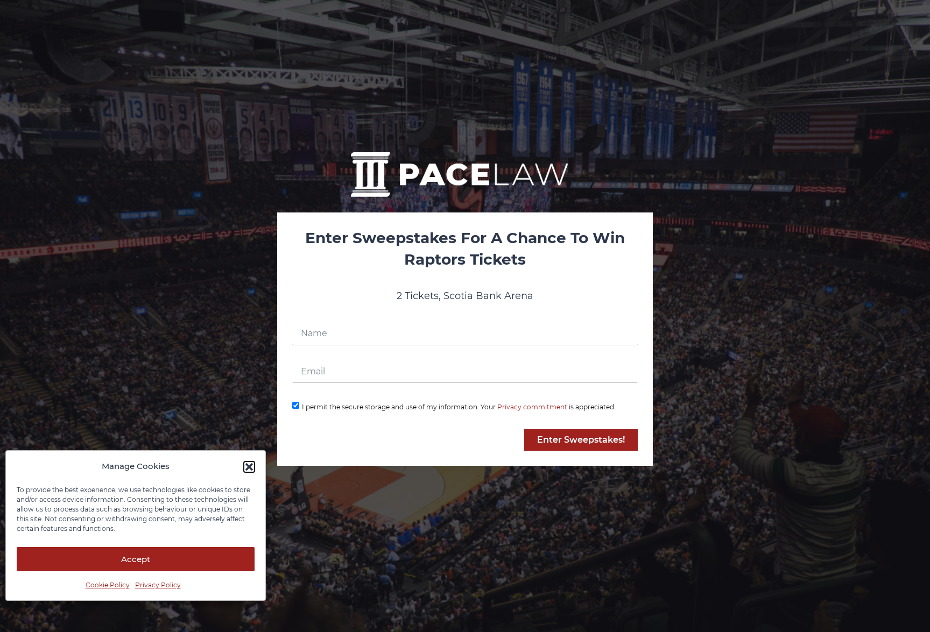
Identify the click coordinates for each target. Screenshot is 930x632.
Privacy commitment (532, 407)
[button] (249, 466)
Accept (135, 559)
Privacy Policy (158, 585)
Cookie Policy (108, 585)
